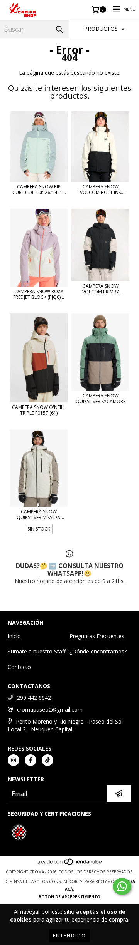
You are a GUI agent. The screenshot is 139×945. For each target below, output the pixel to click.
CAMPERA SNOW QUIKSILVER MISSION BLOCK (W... (39, 514)
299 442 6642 (34, 697)
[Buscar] (59, 29)
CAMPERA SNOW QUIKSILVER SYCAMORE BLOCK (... (100, 398)
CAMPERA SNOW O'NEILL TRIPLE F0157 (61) (39, 410)
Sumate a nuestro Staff (37, 651)
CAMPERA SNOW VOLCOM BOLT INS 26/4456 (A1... (100, 189)
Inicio (14, 636)
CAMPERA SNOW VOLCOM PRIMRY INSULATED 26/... (100, 289)
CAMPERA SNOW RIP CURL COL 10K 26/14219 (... (38, 189)
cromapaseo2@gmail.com (50, 709)
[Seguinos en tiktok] (47, 760)
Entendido (69, 935)
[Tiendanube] (69, 864)
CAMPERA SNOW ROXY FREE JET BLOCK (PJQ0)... (38, 294)
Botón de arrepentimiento (69, 897)
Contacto (19, 666)
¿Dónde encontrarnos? (98, 651)
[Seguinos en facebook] (30, 760)
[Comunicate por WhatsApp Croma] (122, 886)
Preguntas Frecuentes (97, 636)
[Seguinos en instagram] (13, 760)
